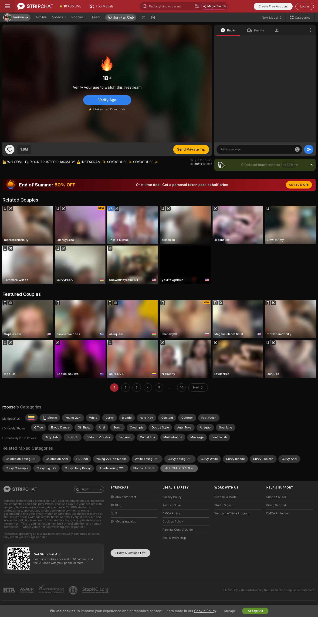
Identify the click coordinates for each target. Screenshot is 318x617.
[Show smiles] (297, 149)
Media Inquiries (125, 521)
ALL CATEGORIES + (179, 468)
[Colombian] (31, 417)
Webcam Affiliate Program (231, 513)
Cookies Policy (172, 521)
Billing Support (276, 505)
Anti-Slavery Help (174, 537)
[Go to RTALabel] (9, 590)
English (85, 489)
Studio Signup (223, 505)
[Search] (197, 6)
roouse (9, 407)
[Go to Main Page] (35, 6)
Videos (59, 17)
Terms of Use (171, 505)
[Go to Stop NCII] (96, 590)
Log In (304, 6)
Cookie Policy (205, 611)
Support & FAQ (276, 497)
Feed (96, 17)
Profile (41, 17)
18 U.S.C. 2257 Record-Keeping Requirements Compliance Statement (267, 590)
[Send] (308, 149)
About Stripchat (125, 497)
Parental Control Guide (177, 529)
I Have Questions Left (130, 553)
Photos (78, 17)
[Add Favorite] (9, 149)
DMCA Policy (171, 513)
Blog (118, 505)
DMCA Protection (278, 513)
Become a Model (225, 497)
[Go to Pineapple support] (73, 590)
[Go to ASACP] (27, 590)
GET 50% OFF (299, 184)
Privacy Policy (172, 497)
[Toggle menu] (7, 6)
